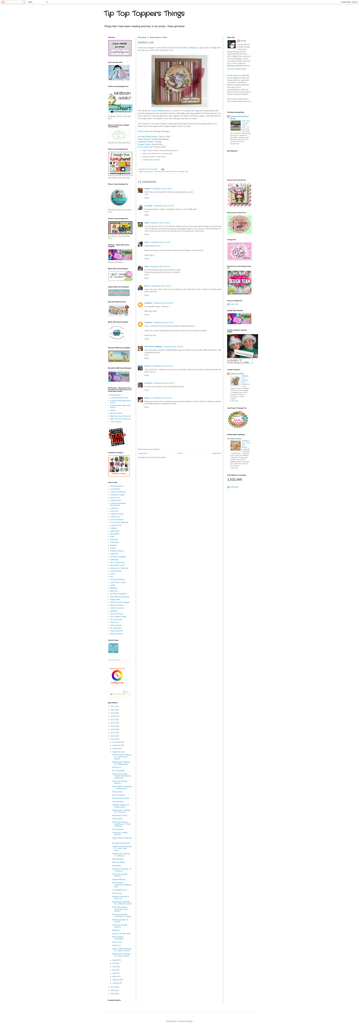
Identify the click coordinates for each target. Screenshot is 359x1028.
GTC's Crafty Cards (117, 562)
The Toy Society (116, 620)
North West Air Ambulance (120, 597)
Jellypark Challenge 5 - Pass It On (121, 898)
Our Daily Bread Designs (148, 136)
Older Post (217, 453)
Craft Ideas (114, 508)
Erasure (113, 548)
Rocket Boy (116, 866)
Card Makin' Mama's (146, 142)
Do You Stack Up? (145, 147)
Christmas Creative (117, 495)
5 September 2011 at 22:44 (162, 366)
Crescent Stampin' (117, 520)
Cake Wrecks (115, 489)
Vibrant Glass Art (116, 631)
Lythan (112, 585)
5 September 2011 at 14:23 (163, 322)
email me (246, 101)
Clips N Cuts (115, 498)
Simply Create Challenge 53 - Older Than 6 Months (121, 757)
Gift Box (113, 410)
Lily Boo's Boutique (117, 579)
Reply (146, 198)
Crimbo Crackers (237, 374)
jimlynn (147, 189)
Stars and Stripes (118, 862)
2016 (113, 723)
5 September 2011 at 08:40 (163, 303)
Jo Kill (112, 574)
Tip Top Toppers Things (144, 14)
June (114, 967)
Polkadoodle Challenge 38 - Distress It (121, 811)
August (115, 960)
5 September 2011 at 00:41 (161, 286)
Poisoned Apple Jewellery (120, 602)
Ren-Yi (147, 286)
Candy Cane (117, 942)
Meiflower (114, 588)
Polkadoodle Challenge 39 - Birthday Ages (121, 763)
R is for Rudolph (118, 771)
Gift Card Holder (116, 413)
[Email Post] (162, 169)
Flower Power (117, 819)
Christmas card (160, 171)
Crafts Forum (115, 517)
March (115, 976)
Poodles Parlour (144, 144)
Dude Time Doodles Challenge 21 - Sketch (121, 915)
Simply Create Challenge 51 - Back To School (121, 950)
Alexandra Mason (117, 486)
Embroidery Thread (119, 815)
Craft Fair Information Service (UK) (118, 504)
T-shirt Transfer (115, 422)
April (114, 973)
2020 (113, 710)
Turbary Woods (116, 625)
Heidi (146, 223)
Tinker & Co (114, 622)
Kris (111, 577)
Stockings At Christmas (121, 798)
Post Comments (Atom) (157, 457)
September (116, 752)
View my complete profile (236, 69)
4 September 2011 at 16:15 (161, 189)
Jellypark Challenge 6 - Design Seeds (121, 806)
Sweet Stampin (144, 139)
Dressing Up (117, 893)
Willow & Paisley (116, 634)
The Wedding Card (119, 890)
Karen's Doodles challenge (185, 48)
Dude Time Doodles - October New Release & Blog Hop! (121, 776)
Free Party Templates (118, 557)
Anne (146, 266)
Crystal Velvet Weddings (119, 522)
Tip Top (243, 41)
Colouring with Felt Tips (119, 398)
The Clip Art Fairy (116, 614)
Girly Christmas (118, 829)
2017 (113, 720)
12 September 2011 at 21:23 (161, 398)
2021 (113, 706)
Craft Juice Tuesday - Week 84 (120, 782)
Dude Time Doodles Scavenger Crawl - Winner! (120, 909)
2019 (113, 713)
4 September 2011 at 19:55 (160, 242)
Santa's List (116, 945)
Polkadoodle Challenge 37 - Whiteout (121, 855)
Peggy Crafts (115, 600)
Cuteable (113, 528)
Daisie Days (114, 531)
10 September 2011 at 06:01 (163, 383)
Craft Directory (115, 500)
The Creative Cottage (118, 617)
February (116, 980)
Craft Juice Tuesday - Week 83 (120, 834)
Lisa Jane (148, 206)
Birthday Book (115, 395)
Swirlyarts (114, 611)
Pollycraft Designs (117, 605)
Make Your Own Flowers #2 (120, 419)
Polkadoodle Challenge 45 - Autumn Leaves (121, 955)
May (114, 970)
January (115, 983)
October (115, 749)
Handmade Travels (117, 565)
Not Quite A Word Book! (121, 843)
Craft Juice (114, 511)
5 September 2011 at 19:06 (172, 347)
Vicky (146, 242)
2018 (113, 716)
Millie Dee (114, 591)
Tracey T (147, 366)
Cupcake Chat (115, 525)
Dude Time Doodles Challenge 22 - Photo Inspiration (121, 824)
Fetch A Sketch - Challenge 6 (118, 938)
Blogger (190, 1021)
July (114, 963)
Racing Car (116, 767)
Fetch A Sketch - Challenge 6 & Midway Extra (122, 885)
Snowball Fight (118, 802)
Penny (146, 398)
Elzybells (113, 545)
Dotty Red (114, 540)
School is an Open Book (121, 934)
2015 (113, 726)
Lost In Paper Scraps (118, 582)
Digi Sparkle (114, 534)
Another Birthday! (118, 879)
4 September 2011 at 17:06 (163, 206)
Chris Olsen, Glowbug (153, 347)
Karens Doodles (178, 171)
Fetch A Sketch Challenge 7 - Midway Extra (122, 787)
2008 (113, 994)
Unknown (148, 303)
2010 (113, 987)
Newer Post (142, 453)
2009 (113, 990)
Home (180, 453)
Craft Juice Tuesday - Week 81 (120, 926)
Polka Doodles (236, 439)
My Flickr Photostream (118, 594)
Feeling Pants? (118, 859)
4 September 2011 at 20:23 (159, 266)
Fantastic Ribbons (117, 551)
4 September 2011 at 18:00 (159, 223)
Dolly (112, 537)
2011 (113, 739)
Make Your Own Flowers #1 (120, 416)
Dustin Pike (114, 542)
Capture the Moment (118, 492)
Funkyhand (114, 560)
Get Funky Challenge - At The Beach (121, 870)
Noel (186, 171)
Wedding (115, 930)
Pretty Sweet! (117, 792)
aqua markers (149, 171)
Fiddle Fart (114, 554)
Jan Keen (148, 383)
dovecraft (169, 171)
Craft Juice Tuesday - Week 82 (120, 875)
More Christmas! (118, 795)
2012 (113, 736)
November (116, 745)
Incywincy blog (115, 571)
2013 (113, 733)
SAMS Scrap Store (117, 608)
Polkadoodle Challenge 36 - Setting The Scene (122, 903)
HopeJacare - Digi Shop (119, 568)
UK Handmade (115, 628)
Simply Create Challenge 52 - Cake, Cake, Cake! (121, 848)
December (116, 742)
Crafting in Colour (117, 514)
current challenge (157, 111)
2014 (113, 729)
